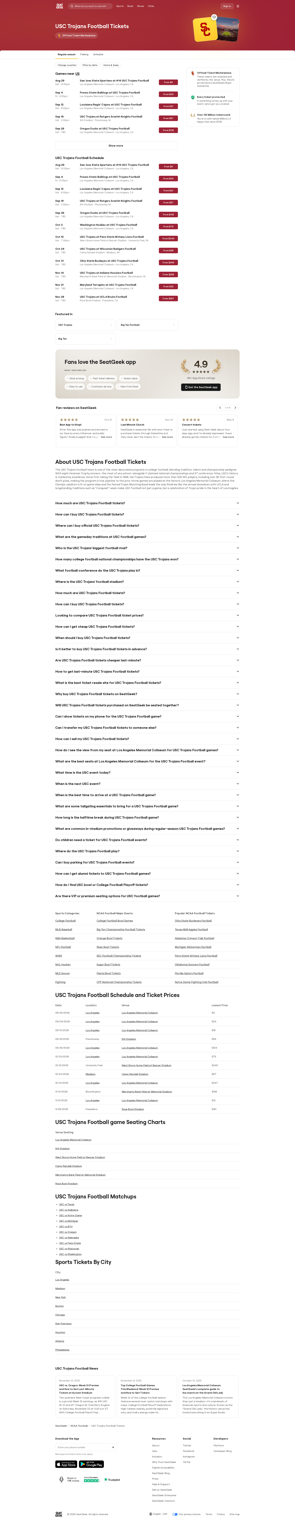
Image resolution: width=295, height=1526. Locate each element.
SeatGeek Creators (163, 1500)
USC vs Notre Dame (70, 1215)
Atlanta (59, 1341)
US (77, 73)
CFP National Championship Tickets (119, 982)
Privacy (221, 1514)
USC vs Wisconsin (69, 1248)
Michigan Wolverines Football (193, 947)
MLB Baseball (63, 929)
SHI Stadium (129, 1039)
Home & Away (111, 65)
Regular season (66, 54)
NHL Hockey (63, 964)
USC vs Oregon (68, 1232)
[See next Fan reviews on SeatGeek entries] (235, 408)
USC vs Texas (66, 1204)
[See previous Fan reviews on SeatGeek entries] (220, 408)
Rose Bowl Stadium (133, 1109)
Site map (235, 1514)
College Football (65, 920)
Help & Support (161, 1484)
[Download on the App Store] (66, 1464)
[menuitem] (120, 6)
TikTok (186, 1462)
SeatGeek (61, 1425)
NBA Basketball (65, 938)
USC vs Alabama (68, 1209)
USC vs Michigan (68, 1220)
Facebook (189, 1450)
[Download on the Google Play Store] (91, 1464)
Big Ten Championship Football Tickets (121, 929)
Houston (60, 1332)
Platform (219, 1445)
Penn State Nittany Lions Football (196, 955)
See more (106, 436)
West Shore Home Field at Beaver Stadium (146, 1065)
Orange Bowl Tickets (109, 938)
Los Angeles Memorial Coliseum (140, 1012)
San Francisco (63, 1323)
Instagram (189, 1456)
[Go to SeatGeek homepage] (59, 6)
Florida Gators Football (189, 973)
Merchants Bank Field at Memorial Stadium (147, 1091)
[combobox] (90, 6)
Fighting (60, 982)
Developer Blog (223, 1450)
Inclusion (157, 1456)
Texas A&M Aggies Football (191, 929)
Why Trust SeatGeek (164, 1462)
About (155, 1445)
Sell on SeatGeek (162, 1489)
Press (155, 1478)
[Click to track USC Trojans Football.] (214, 17)
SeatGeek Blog (161, 1473)
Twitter (187, 1445)
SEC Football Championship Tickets (119, 955)
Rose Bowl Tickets (108, 947)
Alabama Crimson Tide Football (194, 938)
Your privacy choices (190, 1514)
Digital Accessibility (163, 1467)
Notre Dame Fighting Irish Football (196, 982)
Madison (90, 1074)
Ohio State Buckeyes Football (193, 920)
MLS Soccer (62, 973)
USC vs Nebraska (69, 1237)
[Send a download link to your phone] (113, 1447)
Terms (208, 1514)
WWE (58, 955)
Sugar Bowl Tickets (108, 964)
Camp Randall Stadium (135, 1074)
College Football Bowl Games (115, 920)
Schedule (98, 54)
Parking (84, 54)
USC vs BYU (66, 1226)
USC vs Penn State (70, 1243)
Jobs (154, 1450)
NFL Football (63, 947)
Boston (59, 1305)
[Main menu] (238, 6)
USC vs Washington (70, 1254)
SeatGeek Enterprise (164, 1495)
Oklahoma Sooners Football (192, 964)
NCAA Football (79, 1425)
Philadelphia (62, 1349)
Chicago (60, 1314)
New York (60, 1297)
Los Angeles (92, 1012)
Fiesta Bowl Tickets (109, 973)
